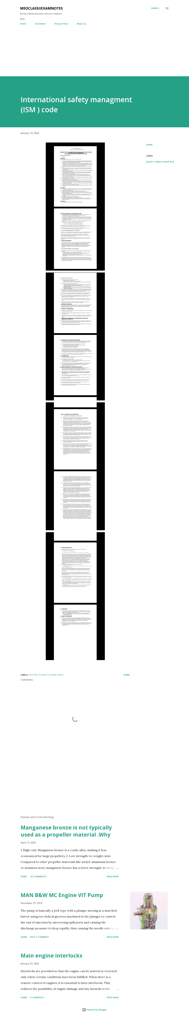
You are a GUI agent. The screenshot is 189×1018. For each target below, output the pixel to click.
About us (81, 23)
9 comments (37, 997)
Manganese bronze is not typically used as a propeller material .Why (66, 831)
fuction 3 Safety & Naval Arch (160, 161)
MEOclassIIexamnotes (41, 8)
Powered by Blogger (96, 1009)
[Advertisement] (94, 49)
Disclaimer (40, 23)
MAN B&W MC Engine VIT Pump (62, 895)
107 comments (38, 876)
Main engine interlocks (51, 955)
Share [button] (149, 144)
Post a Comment (39, 937)
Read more (113, 876)
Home (23, 23)
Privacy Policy (61, 23)
